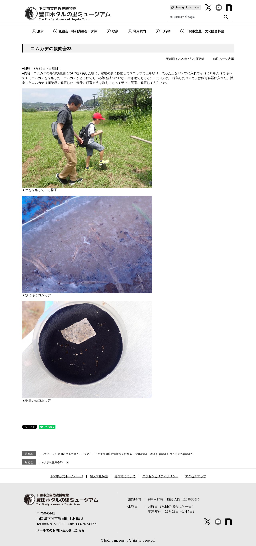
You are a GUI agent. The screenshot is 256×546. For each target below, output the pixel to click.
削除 (67, 462)
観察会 (162, 454)
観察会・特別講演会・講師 (139, 454)
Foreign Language (187, 7)
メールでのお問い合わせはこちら (60, 530)
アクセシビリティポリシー (160, 476)
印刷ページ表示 (223, 58)
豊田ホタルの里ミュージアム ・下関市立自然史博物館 (89, 454)
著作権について (125, 476)
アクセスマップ (195, 476)
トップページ (47, 454)
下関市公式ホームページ (66, 476)
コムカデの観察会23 (51, 462)
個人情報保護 (99, 476)
